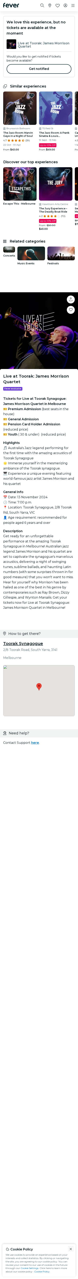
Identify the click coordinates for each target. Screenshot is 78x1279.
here (35, 743)
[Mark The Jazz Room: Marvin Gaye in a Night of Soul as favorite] (31, 95)
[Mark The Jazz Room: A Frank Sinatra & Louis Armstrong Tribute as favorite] (67, 95)
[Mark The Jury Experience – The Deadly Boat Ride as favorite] (67, 171)
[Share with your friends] (71, 299)
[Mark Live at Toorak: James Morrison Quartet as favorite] (71, 310)
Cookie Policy (42, 1271)
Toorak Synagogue (23, 643)
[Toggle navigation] (73, 5)
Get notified (39, 69)
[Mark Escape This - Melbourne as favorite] (31, 171)
